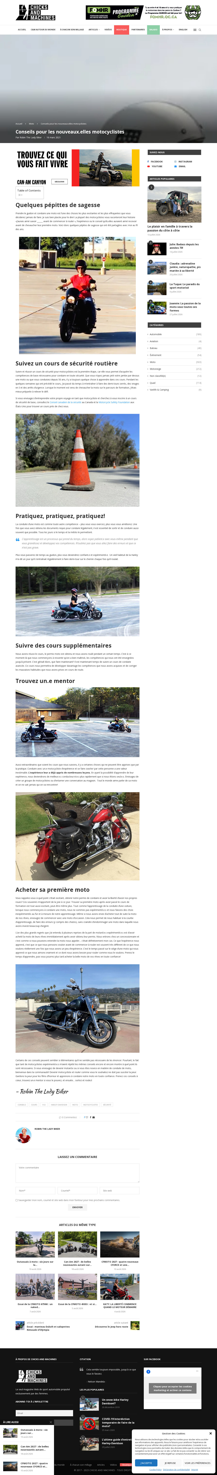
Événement (175, 355)
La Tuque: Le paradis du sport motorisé (185, 285)
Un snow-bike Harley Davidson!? (115, 1401)
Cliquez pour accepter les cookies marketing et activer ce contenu (172, 1388)
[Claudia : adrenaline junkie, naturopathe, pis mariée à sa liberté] (156, 268)
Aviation (175, 341)
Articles (93, 29)
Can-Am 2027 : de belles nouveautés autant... (35, 1448)
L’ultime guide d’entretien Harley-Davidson (119, 1441)
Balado (153, 29)
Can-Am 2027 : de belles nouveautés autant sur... (77, 1263)
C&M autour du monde (43, 29)
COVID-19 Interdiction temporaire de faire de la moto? (118, 1422)
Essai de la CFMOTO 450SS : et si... (77, 1304)
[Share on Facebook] (90, 1117)
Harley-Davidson (59, 1105)
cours (34, 1105)
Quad (175, 382)
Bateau (175, 348)
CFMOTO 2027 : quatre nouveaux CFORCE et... (34, 1465)
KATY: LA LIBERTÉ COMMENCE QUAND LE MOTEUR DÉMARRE (119, 1306)
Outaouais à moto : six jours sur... (34, 1431)
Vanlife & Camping (175, 389)
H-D (44, 1105)
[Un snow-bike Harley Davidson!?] (89, 1404)
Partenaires (138, 29)
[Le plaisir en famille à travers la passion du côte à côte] (174, 205)
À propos (167, 29)
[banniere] (143, 6)
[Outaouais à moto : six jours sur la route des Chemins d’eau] (35, 1244)
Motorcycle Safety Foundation (114, 402)
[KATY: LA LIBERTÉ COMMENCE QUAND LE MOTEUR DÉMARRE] (119, 1287)
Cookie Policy (155, 1469)
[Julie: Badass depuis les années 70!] (156, 249)
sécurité (107, 1105)
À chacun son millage (72, 29)
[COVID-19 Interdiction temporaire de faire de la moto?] (89, 1423)
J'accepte (146, 1463)
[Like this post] (87, 1117)
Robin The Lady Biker (31, 137)
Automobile (175, 334)
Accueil (22, 29)
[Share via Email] (93, 1117)
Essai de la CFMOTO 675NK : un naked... (35, 1306)
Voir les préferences (197, 1463)
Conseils (22, 1105)
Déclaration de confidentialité (176, 1469)
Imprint (194, 1469)
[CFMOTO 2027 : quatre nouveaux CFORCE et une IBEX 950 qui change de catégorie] (119, 1244)
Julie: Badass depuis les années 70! (184, 246)
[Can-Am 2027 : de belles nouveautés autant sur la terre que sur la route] (77, 1244)
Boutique (121, 29)
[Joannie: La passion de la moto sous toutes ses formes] (156, 308)
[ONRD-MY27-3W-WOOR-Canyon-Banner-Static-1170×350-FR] (77, 151)
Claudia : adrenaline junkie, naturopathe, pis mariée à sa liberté (185, 267)
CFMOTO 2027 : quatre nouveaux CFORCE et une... (120, 1263)
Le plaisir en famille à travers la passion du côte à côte (169, 228)
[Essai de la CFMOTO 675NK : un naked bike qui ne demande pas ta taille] (35, 1287)
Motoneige (175, 368)
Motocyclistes (90, 1105)
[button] (210, 1433)
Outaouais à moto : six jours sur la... (35, 1263)
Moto (31, 123)
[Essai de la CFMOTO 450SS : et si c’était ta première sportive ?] (77, 1287)
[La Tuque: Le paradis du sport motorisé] (156, 288)
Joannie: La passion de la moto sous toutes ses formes (185, 307)
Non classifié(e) (175, 375)
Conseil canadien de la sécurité (65, 402)
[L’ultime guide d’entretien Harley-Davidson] (89, 1444)
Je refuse (170, 1463)
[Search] (199, 29)
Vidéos (108, 29)
